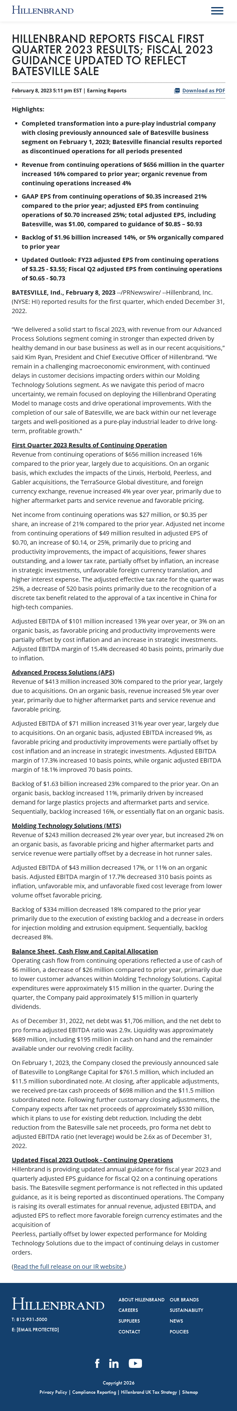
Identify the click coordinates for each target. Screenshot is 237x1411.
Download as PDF (203, 90)
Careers (128, 1310)
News (176, 1321)
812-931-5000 (31, 1319)
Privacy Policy (53, 1392)
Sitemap (190, 1392)
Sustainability (186, 1310)
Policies (179, 1332)
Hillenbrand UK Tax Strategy (149, 1392)
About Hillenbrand (141, 1300)
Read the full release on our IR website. (69, 1266)
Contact (129, 1332)
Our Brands (184, 1300)
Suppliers (129, 1321)
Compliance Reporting (94, 1392)
